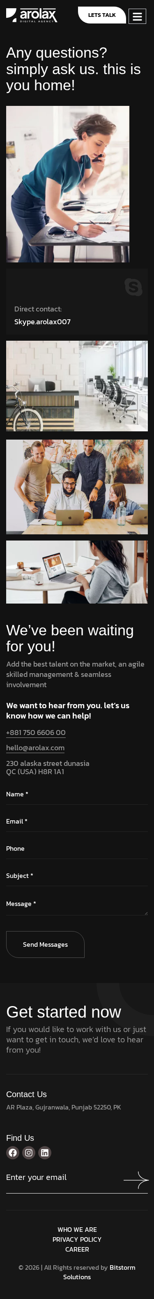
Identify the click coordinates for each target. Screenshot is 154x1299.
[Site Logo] (31, 14)
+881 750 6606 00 (36, 732)
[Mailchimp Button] (137, 1180)
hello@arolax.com (35, 747)
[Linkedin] (44, 1152)
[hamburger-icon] (137, 16)
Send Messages (45, 944)
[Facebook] (12, 1152)
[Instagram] (28, 1152)
